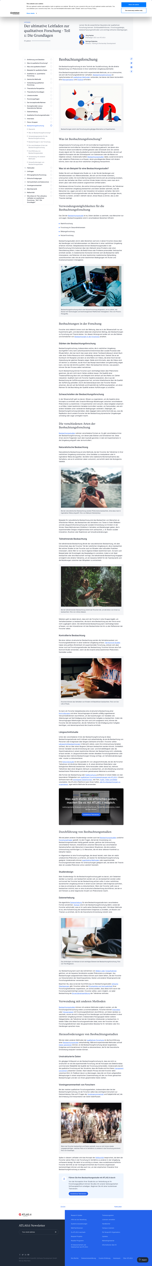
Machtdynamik (32, 189)
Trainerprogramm (108, 1215)
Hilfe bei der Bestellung (78, 1219)
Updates (105, 1236)
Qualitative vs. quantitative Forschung (36, 75)
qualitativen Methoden (81, 77)
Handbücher (106, 1224)
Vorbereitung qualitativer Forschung (35, 84)
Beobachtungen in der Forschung (39, 142)
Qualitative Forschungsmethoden (38, 115)
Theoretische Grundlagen (35, 92)
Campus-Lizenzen (108, 1228)
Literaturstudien (32, 95)
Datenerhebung (32, 111)
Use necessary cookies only (133, 10)
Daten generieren (65, 1045)
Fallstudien (30, 168)
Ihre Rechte (74, 1258)
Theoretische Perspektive (35, 88)
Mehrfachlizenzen (77, 1228)
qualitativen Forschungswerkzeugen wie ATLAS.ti (99, 777)
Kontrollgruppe (64, 713)
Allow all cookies (134, 4)
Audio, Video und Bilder (108, 780)
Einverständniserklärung (81, 993)
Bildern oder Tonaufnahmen (106, 971)
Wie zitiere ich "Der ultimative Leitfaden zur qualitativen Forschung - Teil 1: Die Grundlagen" (37, 199)
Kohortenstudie (68, 762)
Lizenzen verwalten (108, 1219)
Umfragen (30, 171)
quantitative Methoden (90, 860)
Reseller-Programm (77, 1240)
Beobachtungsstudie (75, 216)
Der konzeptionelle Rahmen (36, 102)
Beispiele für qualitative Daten (37, 70)
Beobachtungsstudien (96, 157)
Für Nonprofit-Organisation (111, 1232)
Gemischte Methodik (34, 79)
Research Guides (76, 1215)
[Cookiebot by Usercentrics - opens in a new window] (15, 13)
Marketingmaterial (108, 1240)
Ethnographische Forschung (36, 175)
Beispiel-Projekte (76, 1236)
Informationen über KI (109, 1245)
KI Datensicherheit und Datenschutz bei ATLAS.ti (79, 1246)
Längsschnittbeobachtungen (69, 744)
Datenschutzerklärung (88, 1258)
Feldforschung (90, 775)
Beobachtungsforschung (35, 126)
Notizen (77, 905)
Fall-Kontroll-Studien (112, 643)
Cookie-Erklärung (104, 1258)
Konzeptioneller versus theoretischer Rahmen (35, 107)
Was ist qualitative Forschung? (37, 63)
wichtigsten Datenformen (82, 780)
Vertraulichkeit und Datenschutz (38, 182)
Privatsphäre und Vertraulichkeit (101, 986)
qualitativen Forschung (95, 1040)
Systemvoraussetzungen (79, 1224)
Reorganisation (68, 79)
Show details (31, 13)
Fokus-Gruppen (32, 122)
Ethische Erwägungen (34, 178)
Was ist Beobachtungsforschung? (39, 133)
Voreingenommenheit (34, 185)
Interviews (30, 119)
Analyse (80, 79)
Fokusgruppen (68, 1012)
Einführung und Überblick (35, 59)
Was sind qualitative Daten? (36, 66)
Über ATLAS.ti (128, 1258)
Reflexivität (31, 192)
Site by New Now (24, 1261)
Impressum (116, 1258)
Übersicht (31, 129)
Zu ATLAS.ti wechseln (78, 1232)
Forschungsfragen (33, 99)
